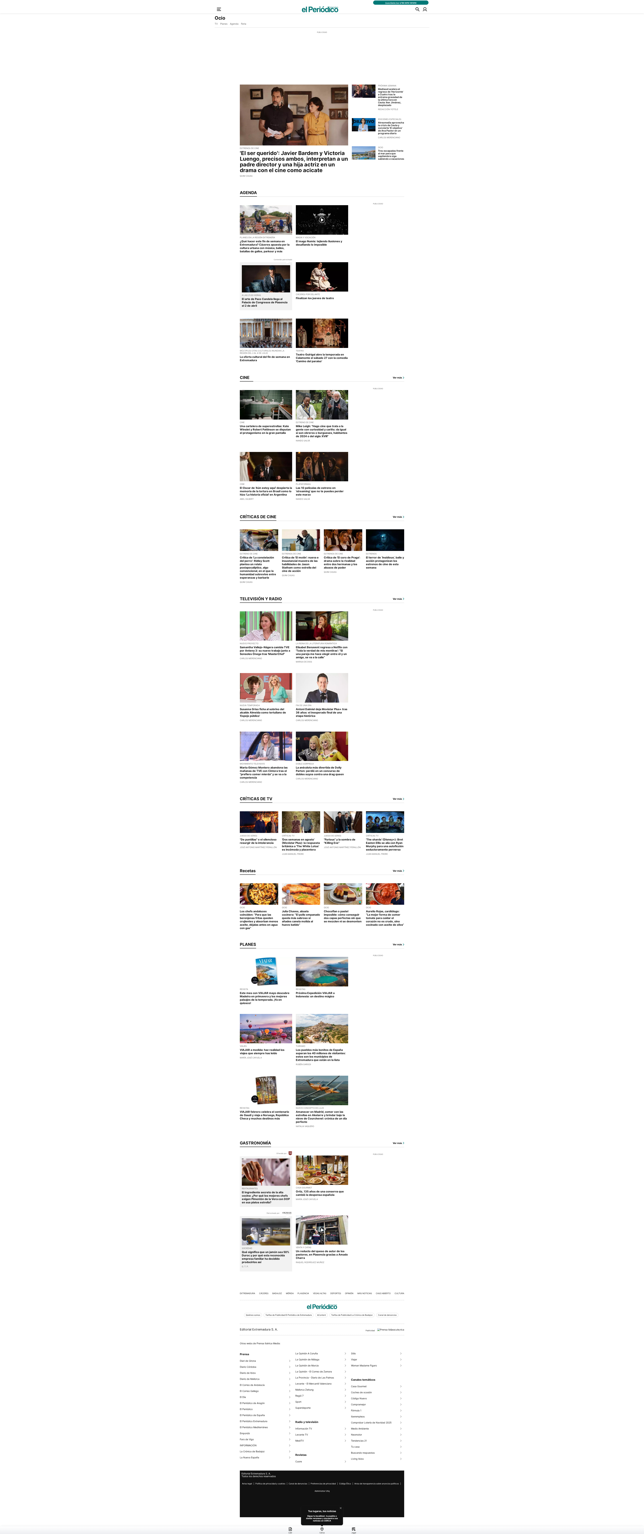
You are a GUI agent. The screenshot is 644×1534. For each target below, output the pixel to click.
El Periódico (246, 1409)
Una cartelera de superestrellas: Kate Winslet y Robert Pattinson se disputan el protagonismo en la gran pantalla (265, 429)
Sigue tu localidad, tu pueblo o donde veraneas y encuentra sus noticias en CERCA (322, 1518)
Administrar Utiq (322, 1491)
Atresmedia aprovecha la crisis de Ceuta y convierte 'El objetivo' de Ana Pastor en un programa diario (391, 128)
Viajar (354, 1359)
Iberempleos (358, 1416)
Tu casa (355, 1446)
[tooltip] (322, 1515)
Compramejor (358, 1404)
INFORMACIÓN (248, 1445)
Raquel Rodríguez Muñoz (310, 1262)
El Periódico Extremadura (253, 1421)
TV (216, 23)
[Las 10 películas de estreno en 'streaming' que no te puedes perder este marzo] (322, 466)
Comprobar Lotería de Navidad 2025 (371, 1422)
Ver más (397, 377)
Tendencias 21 (359, 1440)
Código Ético (345, 1483)
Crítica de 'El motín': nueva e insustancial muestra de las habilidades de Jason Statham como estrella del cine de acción (300, 564)
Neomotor (356, 1434)
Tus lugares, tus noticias (322, 1511)
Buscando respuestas (363, 1452)
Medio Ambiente (360, 1428)
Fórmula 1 (356, 1410)
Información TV (303, 1428)
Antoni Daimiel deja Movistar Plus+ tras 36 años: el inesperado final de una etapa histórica (321, 712)
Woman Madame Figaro (364, 1365)
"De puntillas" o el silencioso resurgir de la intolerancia (258, 841)
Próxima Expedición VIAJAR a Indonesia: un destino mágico (315, 994)
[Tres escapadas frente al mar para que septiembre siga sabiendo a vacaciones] (363, 153)
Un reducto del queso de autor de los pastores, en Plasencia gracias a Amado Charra (322, 1254)
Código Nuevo (359, 1398)
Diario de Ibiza (248, 1372)
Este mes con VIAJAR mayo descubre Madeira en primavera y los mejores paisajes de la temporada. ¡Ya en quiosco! (264, 998)
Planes (223, 23)
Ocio (380, 147)
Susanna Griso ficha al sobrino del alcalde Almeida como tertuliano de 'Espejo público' (263, 712)
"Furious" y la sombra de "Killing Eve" (339, 841)
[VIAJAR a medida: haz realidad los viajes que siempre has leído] (266, 1028)
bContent (321, 1315)
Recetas (248, 871)
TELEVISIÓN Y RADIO (261, 599)
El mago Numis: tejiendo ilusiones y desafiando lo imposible (319, 243)
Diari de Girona (248, 1360)
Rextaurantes (250, 1188)
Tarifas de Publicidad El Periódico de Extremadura (288, 1315)
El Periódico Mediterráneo (254, 1427)
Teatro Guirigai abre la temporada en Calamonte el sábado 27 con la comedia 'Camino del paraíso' (322, 358)
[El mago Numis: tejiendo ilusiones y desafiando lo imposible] (322, 220)
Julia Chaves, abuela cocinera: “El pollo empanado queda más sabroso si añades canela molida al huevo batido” (301, 918)
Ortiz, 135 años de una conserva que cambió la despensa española (320, 1193)
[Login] (424, 9)
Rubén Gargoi (303, 1064)
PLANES (248, 944)
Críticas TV (288, 835)
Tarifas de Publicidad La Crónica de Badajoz (352, 1315)
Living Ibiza (357, 1458)
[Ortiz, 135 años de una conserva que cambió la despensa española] (322, 1170)
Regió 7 (299, 1395)
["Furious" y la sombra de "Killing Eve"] (343, 822)
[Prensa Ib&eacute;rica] (390, 1329)
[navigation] (322, 1530)
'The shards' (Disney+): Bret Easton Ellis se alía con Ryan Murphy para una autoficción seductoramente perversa (385, 844)
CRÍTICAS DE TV (256, 799)
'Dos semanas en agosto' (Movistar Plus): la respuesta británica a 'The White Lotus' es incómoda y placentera (301, 844)
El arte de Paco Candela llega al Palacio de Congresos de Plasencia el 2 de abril (264, 302)
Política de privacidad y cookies (270, 1483)
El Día (243, 1397)
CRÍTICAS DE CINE (258, 517)
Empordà (245, 1433)
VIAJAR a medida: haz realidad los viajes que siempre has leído (262, 1051)
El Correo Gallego (249, 1391)
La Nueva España (249, 1457)
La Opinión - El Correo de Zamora (313, 1371)
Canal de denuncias (387, 1315)
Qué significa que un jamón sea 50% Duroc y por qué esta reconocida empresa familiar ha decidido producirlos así (265, 1257)
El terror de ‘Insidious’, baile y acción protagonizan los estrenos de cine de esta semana (385, 562)
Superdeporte (303, 1407)
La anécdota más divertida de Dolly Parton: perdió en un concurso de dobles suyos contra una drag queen (320, 771)
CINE (245, 377)
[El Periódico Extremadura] (322, 1307)
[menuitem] (290, 1530)
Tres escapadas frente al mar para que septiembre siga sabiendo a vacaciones (391, 154)
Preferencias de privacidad (323, 1483)
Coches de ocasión (361, 1392)
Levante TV (301, 1434)
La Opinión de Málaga (307, 1359)
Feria (243, 23)
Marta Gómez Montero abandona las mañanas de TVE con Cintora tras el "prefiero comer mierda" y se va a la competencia (264, 772)
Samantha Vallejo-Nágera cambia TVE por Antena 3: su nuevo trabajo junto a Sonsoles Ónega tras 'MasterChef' (265, 651)
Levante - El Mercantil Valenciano (313, 1383)
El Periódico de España (252, 1415)
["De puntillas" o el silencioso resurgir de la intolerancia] (259, 822)
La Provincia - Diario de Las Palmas (314, 1377)
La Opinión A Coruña (306, 1353)
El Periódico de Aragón (252, 1403)
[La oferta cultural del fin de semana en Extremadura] (266, 333)
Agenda (234, 23)
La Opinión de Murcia (307, 1365)
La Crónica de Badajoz (252, 1451)
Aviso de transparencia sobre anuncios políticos (376, 1483)
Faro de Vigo (247, 1439)
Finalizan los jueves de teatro (315, 298)
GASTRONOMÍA (255, 1143)
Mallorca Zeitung (304, 1389)
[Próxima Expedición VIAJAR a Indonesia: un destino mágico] (322, 971)
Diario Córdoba (248, 1366)
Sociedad (247, 1248)
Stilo (353, 1353)
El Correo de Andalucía (252, 1385)
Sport (298, 1401)
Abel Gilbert (247, 499)
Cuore (298, 1461)
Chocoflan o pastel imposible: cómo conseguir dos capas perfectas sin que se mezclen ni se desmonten (343, 916)
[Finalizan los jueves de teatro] (322, 277)
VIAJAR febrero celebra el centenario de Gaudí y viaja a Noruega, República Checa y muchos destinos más (264, 1115)
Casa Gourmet (359, 1386)
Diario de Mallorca (249, 1378)
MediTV (299, 1440)
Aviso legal (247, 1483)
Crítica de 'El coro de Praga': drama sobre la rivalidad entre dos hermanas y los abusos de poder (342, 562)
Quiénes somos (253, 1315)
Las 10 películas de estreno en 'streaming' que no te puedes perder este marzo (320, 491)
